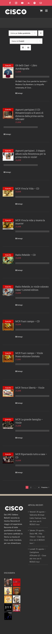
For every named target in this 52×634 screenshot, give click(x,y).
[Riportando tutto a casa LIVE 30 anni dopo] (17, 582)
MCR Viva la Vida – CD (27, 188)
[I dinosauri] (8, 607)
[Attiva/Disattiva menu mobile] (46, 10)
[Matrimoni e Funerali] (17, 607)
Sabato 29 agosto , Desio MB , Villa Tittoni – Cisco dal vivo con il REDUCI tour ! (37, 536)
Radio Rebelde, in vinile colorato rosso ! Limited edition (32, 288)
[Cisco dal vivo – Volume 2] (8, 616)
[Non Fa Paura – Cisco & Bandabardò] (8, 591)
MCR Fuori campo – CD (27, 321)
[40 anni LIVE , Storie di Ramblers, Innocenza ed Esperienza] (8, 599)
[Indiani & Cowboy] (17, 599)
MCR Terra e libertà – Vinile (29, 387)
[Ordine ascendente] (40, 33)
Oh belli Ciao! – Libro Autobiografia (26, 67)
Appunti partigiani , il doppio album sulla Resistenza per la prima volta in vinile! (30, 154)
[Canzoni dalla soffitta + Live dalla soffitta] (17, 591)
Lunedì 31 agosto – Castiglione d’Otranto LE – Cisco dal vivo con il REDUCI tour (38, 555)
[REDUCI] (8, 582)
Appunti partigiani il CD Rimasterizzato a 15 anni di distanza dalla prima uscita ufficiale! (29, 114)
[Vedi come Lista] (28, 47)
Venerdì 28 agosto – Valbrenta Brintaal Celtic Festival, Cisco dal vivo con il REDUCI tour (38, 518)
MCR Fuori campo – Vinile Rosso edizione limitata (29, 355)
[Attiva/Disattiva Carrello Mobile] (41, 10)
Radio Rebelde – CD (25, 254)
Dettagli (20, 93)
